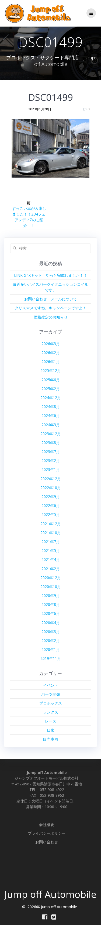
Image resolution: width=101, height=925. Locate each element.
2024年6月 (50, 415)
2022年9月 (50, 496)
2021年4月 (50, 559)
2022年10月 (50, 487)
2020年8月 (50, 604)
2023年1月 (50, 469)
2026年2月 (50, 352)
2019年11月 (50, 658)
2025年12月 (50, 370)
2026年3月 (50, 343)
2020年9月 (50, 595)
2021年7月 (50, 541)
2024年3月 (50, 424)
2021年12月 (50, 523)
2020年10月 (50, 586)
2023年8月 (50, 442)
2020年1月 (50, 649)
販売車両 (50, 739)
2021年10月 (50, 532)
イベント (50, 685)
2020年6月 (50, 613)
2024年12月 (50, 397)
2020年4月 (50, 622)
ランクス (50, 712)
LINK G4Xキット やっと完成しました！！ (50, 275)
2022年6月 (50, 505)
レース (50, 721)
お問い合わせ (46, 841)
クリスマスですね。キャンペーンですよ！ (50, 307)
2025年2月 (50, 388)
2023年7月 (50, 451)
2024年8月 (50, 406)
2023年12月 (50, 433)
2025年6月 (50, 379)
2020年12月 (50, 577)
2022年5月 (50, 514)
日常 (50, 730)
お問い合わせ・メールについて (50, 298)
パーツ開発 (50, 694)
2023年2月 (50, 460)
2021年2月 (50, 568)
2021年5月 (50, 550)
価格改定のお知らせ (51, 317)
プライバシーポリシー (46, 833)
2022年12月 (50, 478)
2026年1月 (50, 361)
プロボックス (50, 703)
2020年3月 (50, 631)
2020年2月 (50, 640)
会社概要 (46, 824)
